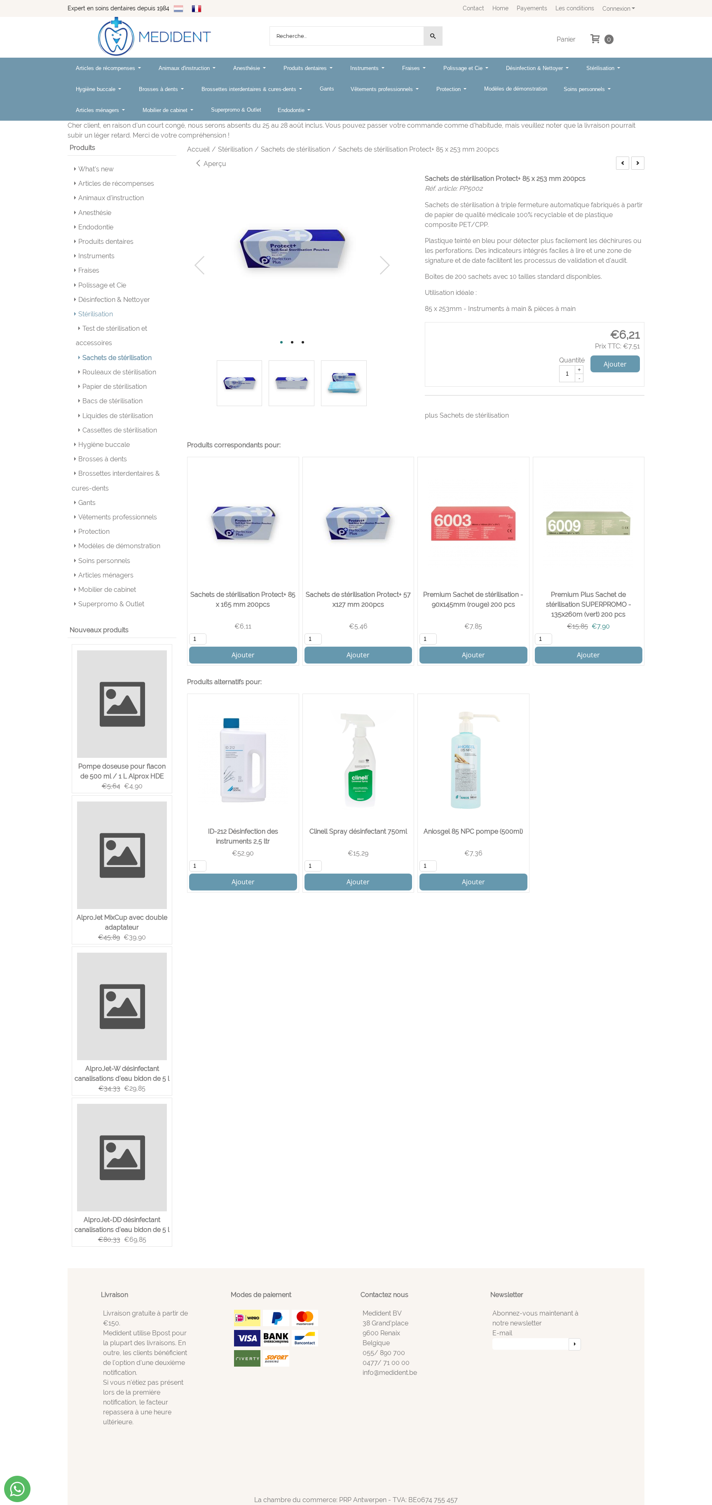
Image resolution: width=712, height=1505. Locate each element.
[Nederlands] (178, 8)
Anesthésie (247, 68)
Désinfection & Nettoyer (535, 68)
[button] (281, 342)
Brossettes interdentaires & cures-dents (249, 89)
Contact (473, 8)
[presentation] (199, 265)
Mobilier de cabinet (166, 110)
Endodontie (292, 110)
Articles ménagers (98, 110)
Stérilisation (601, 68)
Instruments (365, 68)
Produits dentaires (305, 68)
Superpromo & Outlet (236, 110)
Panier (566, 39)
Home (500, 8)
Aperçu (214, 164)
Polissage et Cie (463, 68)
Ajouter (615, 364)
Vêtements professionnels (383, 89)
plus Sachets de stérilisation (467, 415)
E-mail (502, 1333)
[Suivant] (637, 163)
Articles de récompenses (106, 68)
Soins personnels (585, 89)
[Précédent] (622, 163)
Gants (327, 89)
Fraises (412, 68)
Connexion (616, 8)
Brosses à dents (159, 89)
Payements (532, 8)
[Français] (196, 8)
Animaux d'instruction (185, 68)
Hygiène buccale (96, 89)
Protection (449, 89)
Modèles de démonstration (515, 89)
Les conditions (574, 8)
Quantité (572, 360)
